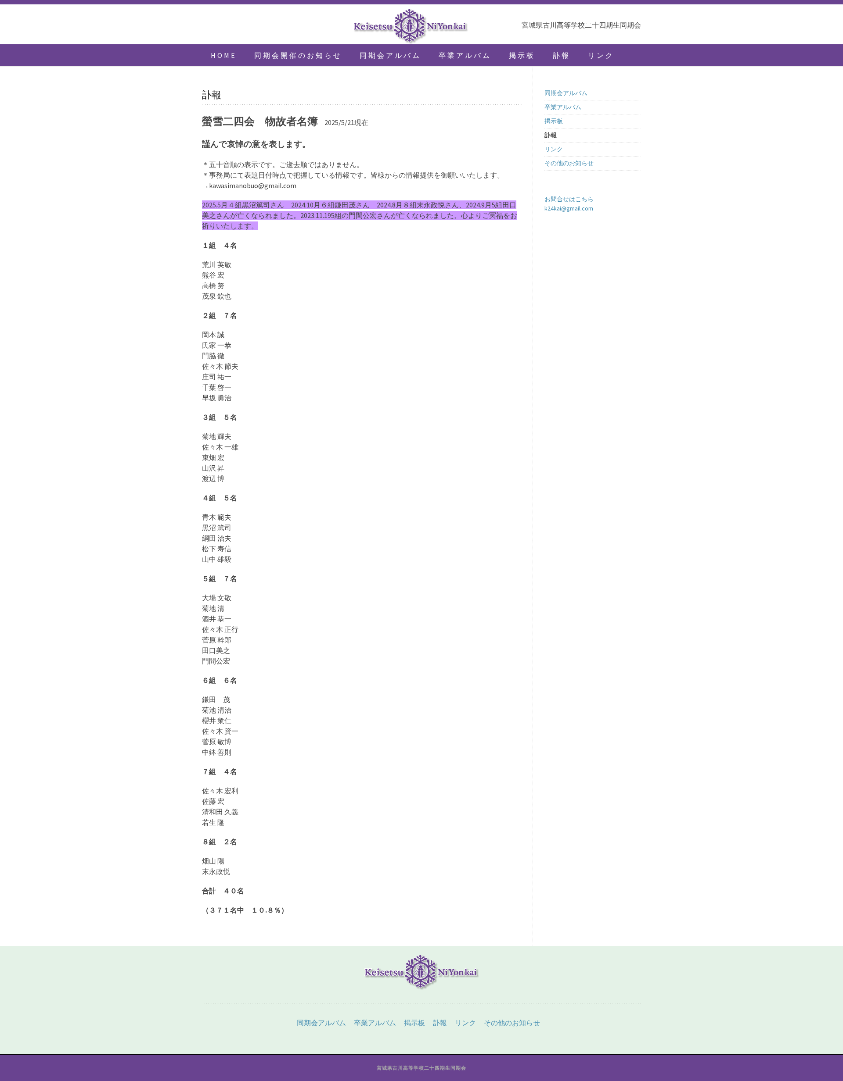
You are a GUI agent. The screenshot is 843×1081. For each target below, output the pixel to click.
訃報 (561, 55)
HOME (224, 55)
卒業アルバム (465, 55)
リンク (601, 55)
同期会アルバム (390, 55)
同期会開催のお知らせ (298, 55)
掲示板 (522, 55)
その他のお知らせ (569, 163)
